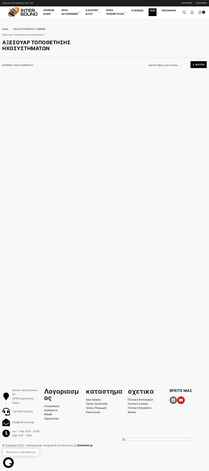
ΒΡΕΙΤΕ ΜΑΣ (181, 390)
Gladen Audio (170, 274)
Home (5, 29)
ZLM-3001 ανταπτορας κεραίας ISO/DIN (183, 198)
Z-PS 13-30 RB (68, 206)
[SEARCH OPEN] (184, 12)
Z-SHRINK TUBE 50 (175, 354)
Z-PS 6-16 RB (67, 134)
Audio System (13, 134)
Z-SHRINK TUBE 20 (71, 270)
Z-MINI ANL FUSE (17, 179)
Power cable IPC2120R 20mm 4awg (128, 280)
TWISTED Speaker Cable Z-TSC (129, 138)
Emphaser (168, 134)
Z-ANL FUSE (15, 278)
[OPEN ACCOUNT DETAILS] (192, 12)
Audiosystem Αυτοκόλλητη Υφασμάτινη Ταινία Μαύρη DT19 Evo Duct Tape (23, 357)
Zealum (168, 192)
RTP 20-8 (65, 354)
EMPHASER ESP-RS (176, 138)
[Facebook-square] (173, 400)
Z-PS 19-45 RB (120, 206)
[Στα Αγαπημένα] (41, 90)
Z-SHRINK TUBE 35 (123, 346)
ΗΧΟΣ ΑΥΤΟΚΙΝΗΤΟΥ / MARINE (29, 29)
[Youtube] (181, 400)
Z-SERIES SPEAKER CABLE (23, 138)
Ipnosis (115, 274)
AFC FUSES (171, 278)
